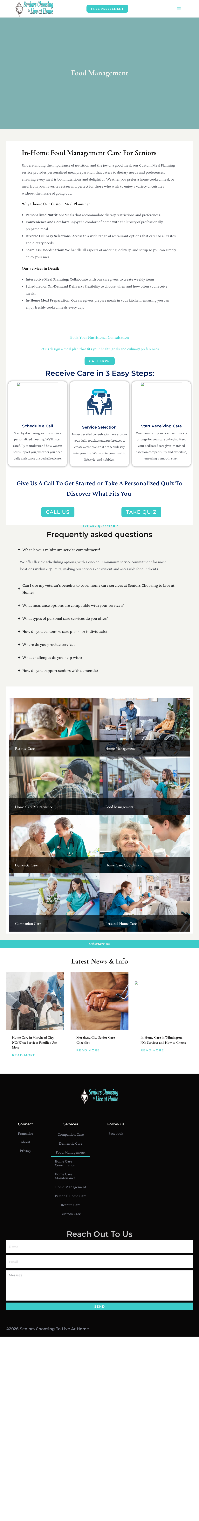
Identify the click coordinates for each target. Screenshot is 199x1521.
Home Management (120, 748)
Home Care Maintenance (34, 807)
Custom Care (70, 1214)
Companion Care (28, 923)
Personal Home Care (121, 923)
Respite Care (25, 748)
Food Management (119, 807)
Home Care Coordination (124, 865)
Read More (24, 1055)
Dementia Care (26, 865)
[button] (179, 9)
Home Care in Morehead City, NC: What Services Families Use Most (34, 1042)
